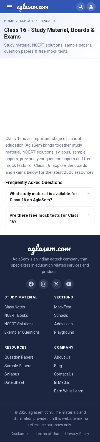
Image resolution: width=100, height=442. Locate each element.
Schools (61, 315)
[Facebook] (31, 284)
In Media (61, 382)
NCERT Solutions (19, 324)
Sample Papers (17, 366)
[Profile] (91, 6)
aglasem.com (32, 7)
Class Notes (14, 307)
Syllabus (11, 374)
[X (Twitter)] (56, 284)
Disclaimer (20, 433)
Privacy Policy (77, 433)
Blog (58, 366)
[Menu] (9, 7)
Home (9, 21)
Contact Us (63, 374)
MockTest (62, 307)
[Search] (80, 6)
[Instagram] (44, 284)
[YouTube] (69, 284)
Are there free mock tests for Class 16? (44, 218)
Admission (63, 324)
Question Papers (19, 357)
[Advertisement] (50, 96)
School (27, 21)
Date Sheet (14, 382)
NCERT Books (16, 315)
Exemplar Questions (22, 332)
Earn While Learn (68, 391)
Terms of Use (47, 433)
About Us (62, 357)
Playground (64, 332)
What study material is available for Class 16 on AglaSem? (43, 196)
